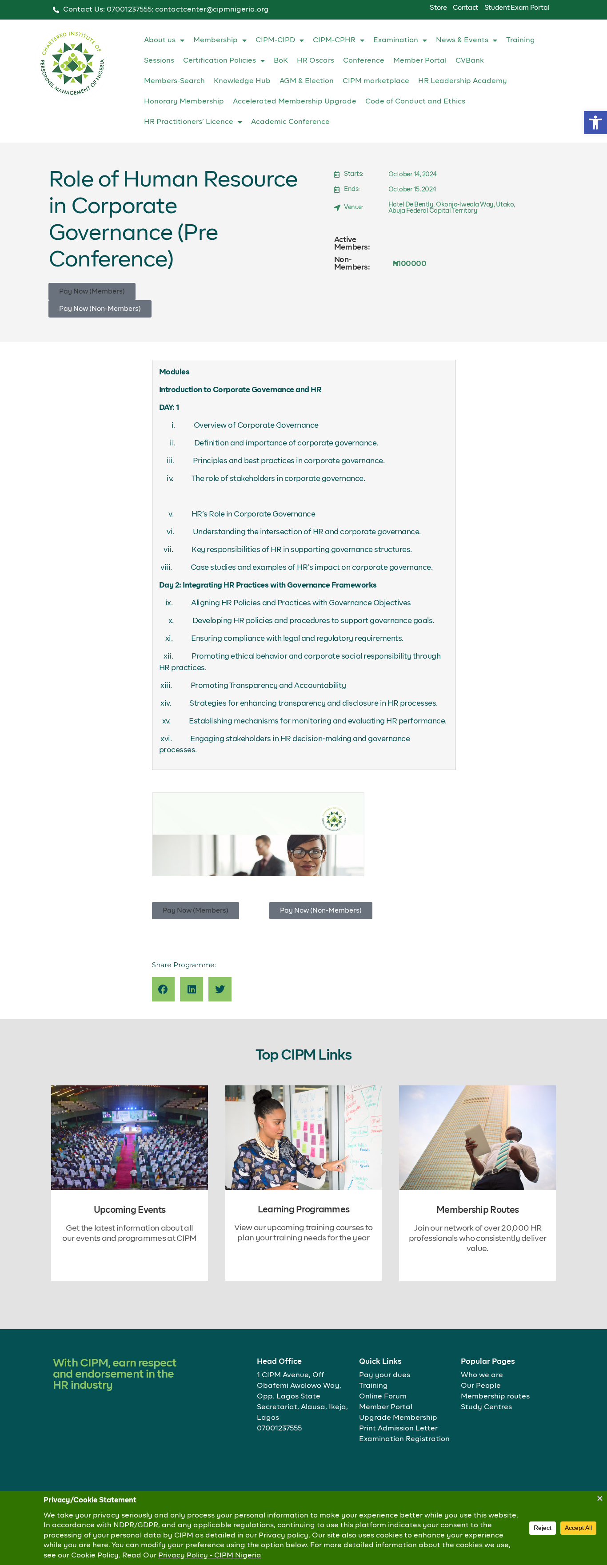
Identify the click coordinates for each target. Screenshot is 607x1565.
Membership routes (495, 1396)
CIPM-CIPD (275, 40)
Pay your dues (384, 1375)
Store (438, 7)
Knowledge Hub (242, 81)
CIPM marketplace (376, 81)
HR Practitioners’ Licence (188, 122)
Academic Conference (290, 122)
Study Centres (486, 1407)
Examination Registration (404, 1439)
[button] (595, 122)
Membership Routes (477, 1210)
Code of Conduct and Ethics (415, 101)
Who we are (482, 1375)
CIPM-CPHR (334, 40)
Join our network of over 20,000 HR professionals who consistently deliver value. (477, 1238)
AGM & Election (307, 81)
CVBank (469, 60)
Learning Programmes (304, 1209)
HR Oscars (315, 60)
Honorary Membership (184, 101)
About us (160, 40)
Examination (395, 40)
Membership (215, 40)
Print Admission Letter (398, 1428)
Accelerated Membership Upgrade (294, 101)
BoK (281, 60)
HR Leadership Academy (462, 81)
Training (520, 40)
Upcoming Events (130, 1210)
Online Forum (383, 1396)
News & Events (462, 40)
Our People (481, 1386)
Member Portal (420, 60)
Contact (465, 7)
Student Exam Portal (516, 7)
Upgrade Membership (398, 1418)
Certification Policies (219, 60)
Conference (363, 60)
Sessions (159, 60)
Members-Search (174, 81)
